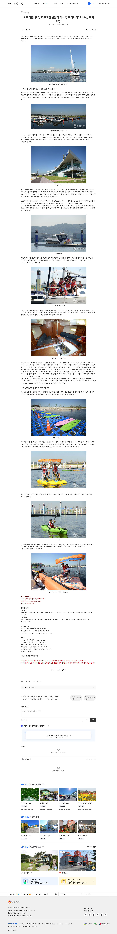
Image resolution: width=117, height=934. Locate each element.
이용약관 (22, 924)
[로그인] (96, 3)
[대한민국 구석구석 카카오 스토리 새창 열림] (93, 914)
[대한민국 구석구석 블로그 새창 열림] (85, 914)
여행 (35, 4)
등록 (93, 720)
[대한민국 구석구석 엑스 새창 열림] (97, 914)
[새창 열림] (89, 29)
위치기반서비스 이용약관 (33, 924)
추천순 (94, 759)
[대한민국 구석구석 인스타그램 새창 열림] (101, 914)
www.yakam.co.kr (27, 651)
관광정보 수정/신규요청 (41, 894)
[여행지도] (99, 3)
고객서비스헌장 (69, 924)
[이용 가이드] (93, 3)
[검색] (89, 3)
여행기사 (26, 13)
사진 (86, 720)
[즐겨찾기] (86, 29)
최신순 (88, 759)
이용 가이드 (87, 908)
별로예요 (92, 698)
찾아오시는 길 (88, 911)
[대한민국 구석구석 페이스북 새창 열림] (89, 914)
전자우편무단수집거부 (14, 926)
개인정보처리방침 (12, 924)
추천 (44, 4)
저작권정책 (60, 924)
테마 (55, 4)
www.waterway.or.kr (43, 139)
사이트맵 (34, 926)
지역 (62, 4)
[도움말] (22, 720)
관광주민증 (72, 4)
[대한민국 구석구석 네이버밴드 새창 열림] (105, 914)
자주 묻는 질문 (26, 926)
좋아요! (78, 698)
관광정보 (62, 894)
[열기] (94, 687)
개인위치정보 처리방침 (48, 924)
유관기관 (88, 894)
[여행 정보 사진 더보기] (58, 63)
